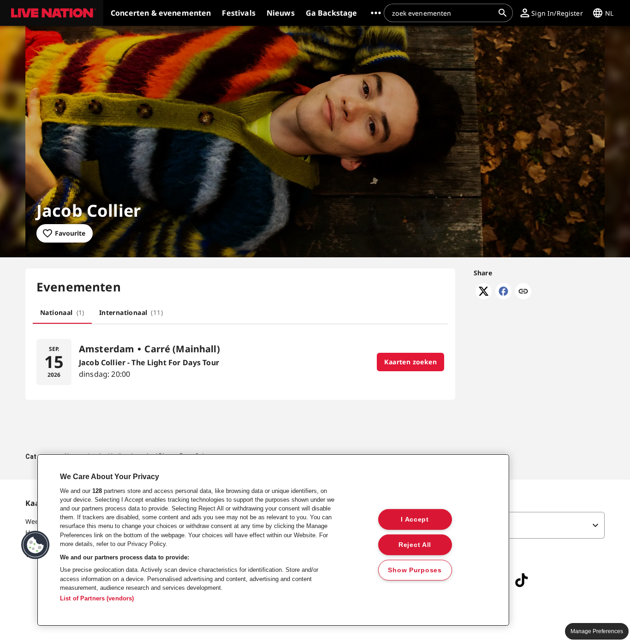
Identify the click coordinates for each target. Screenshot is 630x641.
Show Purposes (414, 569)
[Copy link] (523, 292)
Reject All (414, 544)
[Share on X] (483, 296)
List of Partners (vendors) (97, 598)
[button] (51, 13)
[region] (273, 540)
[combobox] (442, 13)
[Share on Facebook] (503, 296)
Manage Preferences (597, 631)
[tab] (62, 313)
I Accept (415, 519)
